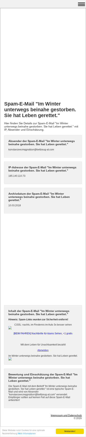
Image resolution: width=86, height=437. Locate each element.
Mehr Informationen (27, 433)
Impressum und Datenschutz (66, 415)
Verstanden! (69, 431)
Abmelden (43, 350)
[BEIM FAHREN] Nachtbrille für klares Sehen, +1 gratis (43, 333)
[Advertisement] (43, 55)
